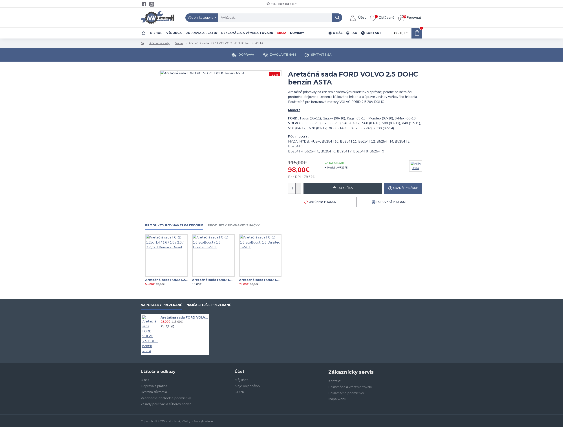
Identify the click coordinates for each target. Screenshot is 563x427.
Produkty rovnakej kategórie (174, 225)
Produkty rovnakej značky (234, 225)
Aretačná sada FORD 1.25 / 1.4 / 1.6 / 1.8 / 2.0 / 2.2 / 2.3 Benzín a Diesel (166, 280)
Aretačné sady (159, 43)
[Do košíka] (162, 326)
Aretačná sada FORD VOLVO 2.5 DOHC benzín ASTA (184, 317)
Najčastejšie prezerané (208, 305)
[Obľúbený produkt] (166, 276)
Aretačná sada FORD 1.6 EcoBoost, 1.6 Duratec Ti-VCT (260, 280)
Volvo (179, 43)
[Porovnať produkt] (175, 276)
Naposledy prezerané (161, 305)
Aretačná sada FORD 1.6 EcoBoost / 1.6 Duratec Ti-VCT (213, 280)
